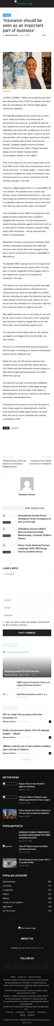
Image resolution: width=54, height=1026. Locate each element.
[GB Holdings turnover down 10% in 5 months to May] (10, 863)
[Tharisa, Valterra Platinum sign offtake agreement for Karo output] (10, 800)
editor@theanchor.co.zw (32, 948)
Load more (26, 759)
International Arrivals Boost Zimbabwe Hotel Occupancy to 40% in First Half (34, 518)
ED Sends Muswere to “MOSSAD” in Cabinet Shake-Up (26, 983)
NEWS (13, 977)
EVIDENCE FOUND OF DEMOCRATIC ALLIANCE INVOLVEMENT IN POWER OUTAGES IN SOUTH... (34, 835)
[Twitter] (31, 966)
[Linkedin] (16, 966)
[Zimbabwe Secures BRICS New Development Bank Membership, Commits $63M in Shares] (10, 532)
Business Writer (11, 35)
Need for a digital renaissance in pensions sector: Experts (25, 980)
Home (5, 10)
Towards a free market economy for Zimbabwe (40, 462)
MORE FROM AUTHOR (34, 508)
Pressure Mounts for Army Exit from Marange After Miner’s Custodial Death (26, 1002)
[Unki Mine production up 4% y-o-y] (8, 697)
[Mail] (23, 966)
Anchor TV (22, 977)
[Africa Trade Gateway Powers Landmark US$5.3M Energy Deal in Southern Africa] (10, 548)
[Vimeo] (38, 966)
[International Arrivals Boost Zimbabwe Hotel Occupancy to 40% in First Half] (10, 519)
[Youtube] (45, 966)
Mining (22, 1015)
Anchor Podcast (35, 977)
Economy (14, 10)
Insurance (15, 428)
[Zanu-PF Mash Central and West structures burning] (10, 850)
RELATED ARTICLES (13, 508)
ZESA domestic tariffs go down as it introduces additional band (14, 464)
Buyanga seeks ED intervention (22, 671)
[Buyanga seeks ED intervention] (27, 664)
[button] (50, 3)
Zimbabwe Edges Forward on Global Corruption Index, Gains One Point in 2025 (25, 991)
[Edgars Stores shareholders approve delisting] (10, 787)
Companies (20, 1012)
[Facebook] (8, 966)
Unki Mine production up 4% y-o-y (32, 694)
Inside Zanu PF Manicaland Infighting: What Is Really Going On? (25, 986)
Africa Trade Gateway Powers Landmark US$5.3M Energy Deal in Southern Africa (34, 548)
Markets (31, 1015)
